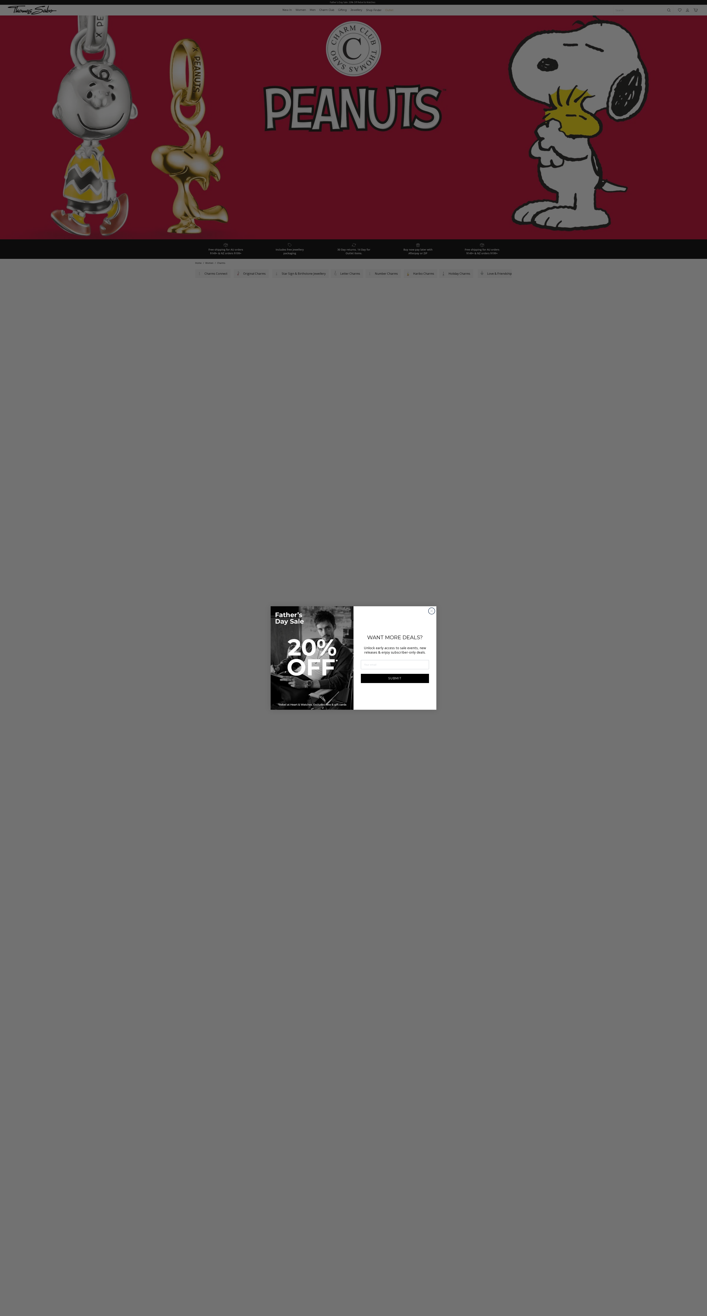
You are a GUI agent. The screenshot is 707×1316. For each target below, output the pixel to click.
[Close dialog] (431, 611)
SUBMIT (395, 678)
